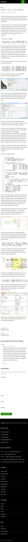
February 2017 (4, 471)
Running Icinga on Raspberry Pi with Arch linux (14, 459)
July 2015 (3, 476)
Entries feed (3, 528)
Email (2, 401)
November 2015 (4, 473)
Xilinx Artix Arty (4, 442)
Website (3, 407)
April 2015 (3, 479)
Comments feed (4, 531)
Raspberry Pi (3, 514)
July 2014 (3, 489)
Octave (2, 511)
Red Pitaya (3, 516)
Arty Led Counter (4, 434)
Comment (3, 377)
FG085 (2, 506)
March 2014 (3, 494)
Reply (5, 363)
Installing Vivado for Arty (6, 439)
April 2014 (3, 491)
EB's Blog (3, 2)
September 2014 (4, 484)
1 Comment (14, 12)
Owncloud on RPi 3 (5, 334)
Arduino (2, 503)
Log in (2, 526)
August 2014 (3, 486)
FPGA (2, 7)
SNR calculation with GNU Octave (13, 456)
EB (10, 12)
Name (2, 395)
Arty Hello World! (5, 329)
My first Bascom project (15, 451)
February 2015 (4, 481)
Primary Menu (26, 1)
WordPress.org (4, 533)
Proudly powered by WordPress (7, 540)
